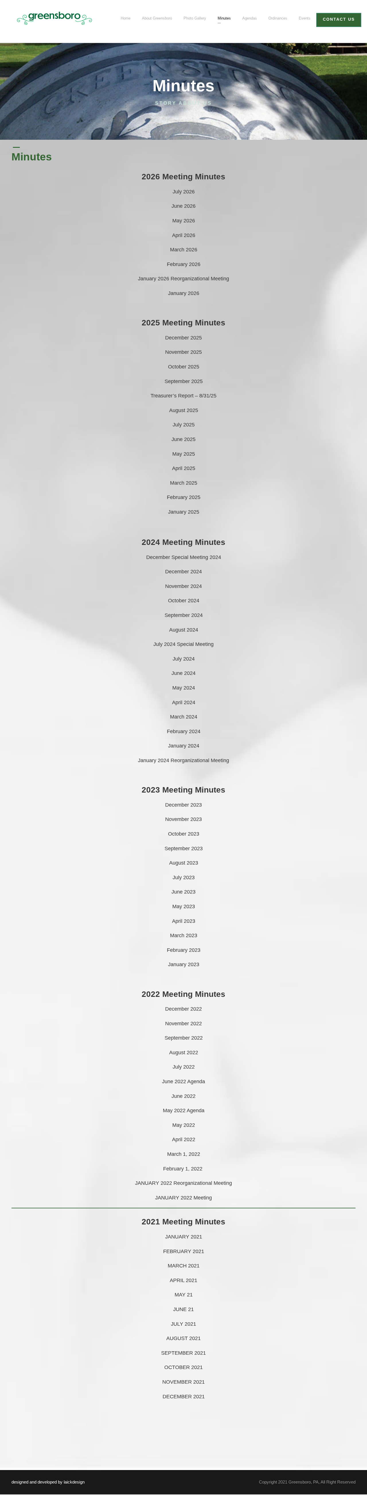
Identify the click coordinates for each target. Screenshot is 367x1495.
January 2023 (183, 964)
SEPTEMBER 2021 (183, 1353)
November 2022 (183, 1023)
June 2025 (183, 439)
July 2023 (184, 877)
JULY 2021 (183, 1324)
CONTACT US (339, 19)
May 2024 (183, 688)
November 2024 (183, 586)
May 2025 (183, 454)
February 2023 (183, 950)
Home (125, 18)
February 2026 (183, 264)
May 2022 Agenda (183, 1110)
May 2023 (183, 906)
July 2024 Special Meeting (183, 644)
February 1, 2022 (183, 1169)
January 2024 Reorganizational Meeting (183, 760)
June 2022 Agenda (183, 1081)
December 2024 (183, 571)
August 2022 (183, 1052)
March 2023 (183, 935)
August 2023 (183, 863)
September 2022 (184, 1038)
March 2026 (183, 250)
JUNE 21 (183, 1309)
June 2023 (183, 892)
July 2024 (184, 659)
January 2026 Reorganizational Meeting (183, 278)
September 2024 (184, 615)
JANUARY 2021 (183, 1237)
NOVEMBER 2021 (183, 1382)
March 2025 (183, 483)
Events (305, 18)
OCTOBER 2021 (183, 1367)
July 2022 (184, 1067)
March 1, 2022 (183, 1154)
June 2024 (183, 673)
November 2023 (183, 819)
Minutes (224, 18)
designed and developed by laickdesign (48, 1482)
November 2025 (183, 352)
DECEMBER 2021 (184, 1396)
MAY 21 (184, 1295)
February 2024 (183, 731)
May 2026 (183, 221)
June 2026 (183, 206)
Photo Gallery (195, 18)
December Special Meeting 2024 (183, 557)
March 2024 (183, 717)
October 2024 (183, 600)
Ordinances (277, 18)
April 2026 (183, 235)
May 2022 (183, 1125)
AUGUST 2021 (183, 1338)
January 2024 (183, 746)
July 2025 (184, 425)
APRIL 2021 (183, 1280)
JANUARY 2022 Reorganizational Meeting (183, 1183)
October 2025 (183, 367)
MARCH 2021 (184, 1266)
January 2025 (183, 512)
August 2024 (183, 630)
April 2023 (183, 921)
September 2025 (184, 381)
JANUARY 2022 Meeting (183, 1198)
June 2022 (183, 1096)
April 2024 (183, 702)
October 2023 (183, 834)
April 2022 (183, 1139)
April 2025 (183, 468)
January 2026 (183, 293)
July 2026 (184, 192)
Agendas (249, 18)
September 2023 (184, 848)
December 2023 (183, 805)
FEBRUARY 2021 (183, 1251)
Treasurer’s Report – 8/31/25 (183, 396)
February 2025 (183, 497)
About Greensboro (157, 18)
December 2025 (183, 338)
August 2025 (183, 410)
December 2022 (183, 1009)
